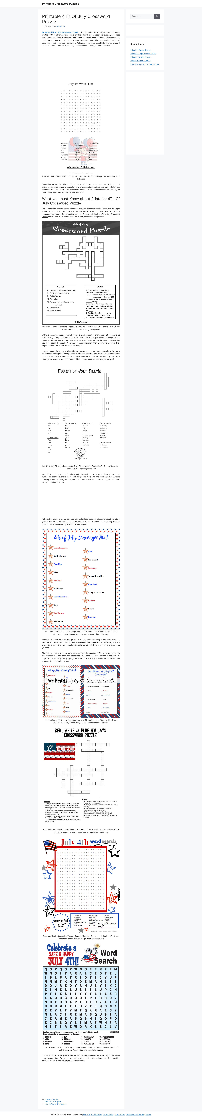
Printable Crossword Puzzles (60, 3)
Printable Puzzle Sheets (140, 50)
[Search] (157, 16)
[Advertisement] (81, 64)
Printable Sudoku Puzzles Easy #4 (144, 64)
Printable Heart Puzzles (140, 61)
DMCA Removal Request (135, 1115)
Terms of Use (120, 1115)
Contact (148, 1115)
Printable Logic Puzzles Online (143, 54)
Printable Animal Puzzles (140, 57)
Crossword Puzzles (51, 1099)
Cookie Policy (96, 1115)
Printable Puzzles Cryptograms (55, 1104)
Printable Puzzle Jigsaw (53, 1102)
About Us (86, 1115)
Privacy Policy (108, 1115)
